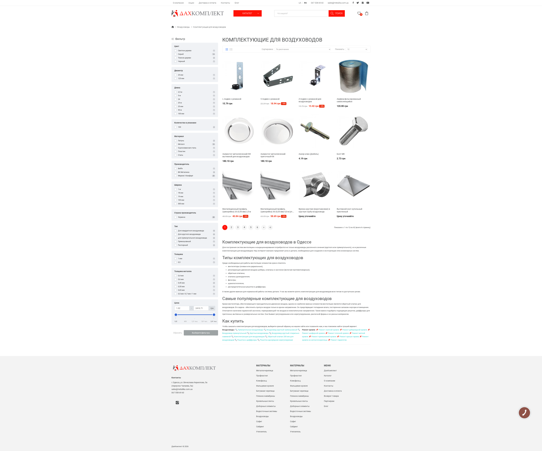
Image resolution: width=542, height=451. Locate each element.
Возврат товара (331, 396)
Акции (191, 3)
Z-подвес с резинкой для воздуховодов (310, 100)
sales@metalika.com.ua (338, 3)
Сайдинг (260, 426)
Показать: (340, 49)
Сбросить (177, 333)
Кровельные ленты (265, 401)
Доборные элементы (266, 406)
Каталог (247, 13)
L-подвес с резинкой (231, 99)
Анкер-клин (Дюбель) (309, 154)
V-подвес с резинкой (270, 99)
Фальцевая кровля (265, 386)
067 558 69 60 (317, 3)
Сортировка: (267, 49)
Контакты (225, 3)
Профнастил (262, 376)
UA (300, 3)
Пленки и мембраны (265, 396)
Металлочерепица (264, 370)
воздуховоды (300, 247)
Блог (237, 3)
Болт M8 (341, 154)
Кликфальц (261, 381)
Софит (259, 421)
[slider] (176, 314)
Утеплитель (261, 431)
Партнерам (329, 401)
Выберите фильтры (201, 333)
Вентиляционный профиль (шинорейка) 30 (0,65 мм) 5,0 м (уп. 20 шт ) (277, 210)
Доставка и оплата (207, 3)
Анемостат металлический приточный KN (273, 155)
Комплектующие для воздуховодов (209, 27)
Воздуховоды (183, 27)
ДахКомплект (330, 370)
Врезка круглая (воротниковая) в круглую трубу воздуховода (314, 210)
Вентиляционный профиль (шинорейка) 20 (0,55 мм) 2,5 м (236, 210)
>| (270, 227)
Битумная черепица (265, 391)
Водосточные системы (266, 411)
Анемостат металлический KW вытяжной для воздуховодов (236, 155)
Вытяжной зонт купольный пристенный (349, 210)
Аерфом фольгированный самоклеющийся (349, 100)
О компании (178, 3)
